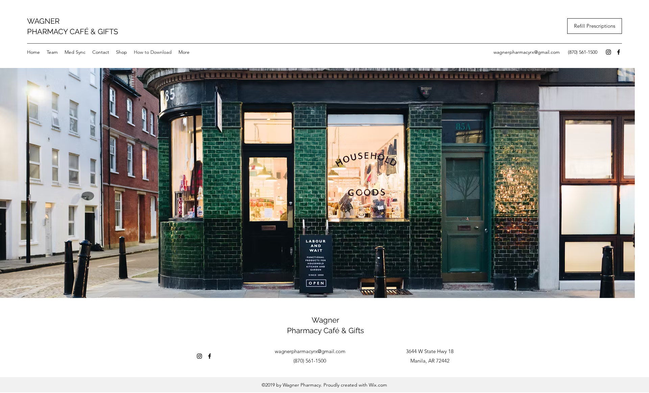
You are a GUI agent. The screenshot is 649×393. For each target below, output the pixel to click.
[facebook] (618, 52)
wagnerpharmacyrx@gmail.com (527, 52)
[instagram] (608, 52)
